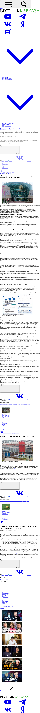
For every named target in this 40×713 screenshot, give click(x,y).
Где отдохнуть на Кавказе (6, 126)
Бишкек (3, 618)
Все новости (9, 129)
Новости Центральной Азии (7, 79)
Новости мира (4, 609)
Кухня (20, 128)
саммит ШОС (4, 616)
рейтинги (4, 420)
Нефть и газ (4, 125)
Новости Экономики (5, 416)
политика (4, 421)
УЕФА (3, 515)
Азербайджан (4, 516)
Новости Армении (5, 611)
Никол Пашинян (5, 620)
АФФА (15, 468)
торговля (3, 424)
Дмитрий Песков (10, 558)
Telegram (10, 161)
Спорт (10, 128)
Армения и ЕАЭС (5, 621)
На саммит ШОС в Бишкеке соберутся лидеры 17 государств (13, 598)
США (3, 167)
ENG (3, 8)
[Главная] (19, 12)
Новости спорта (5, 514)
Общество (4, 165)
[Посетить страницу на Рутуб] (7, 35)
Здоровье (17, 128)
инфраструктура (5, 427)
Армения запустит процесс (20, 572)
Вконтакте (29, 161)
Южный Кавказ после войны (7, 124)
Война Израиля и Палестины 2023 (8, 123)
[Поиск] (23, 4)
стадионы (4, 517)
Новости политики (5, 612)
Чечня (3, 166)
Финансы (4, 418)
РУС (1, 8)
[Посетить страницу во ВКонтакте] (7, 27)
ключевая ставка (5, 428)
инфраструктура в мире (6, 429)
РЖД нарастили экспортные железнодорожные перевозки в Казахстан (15, 404)
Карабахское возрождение (4, 128)
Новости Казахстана (5, 415)
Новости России (5, 164)
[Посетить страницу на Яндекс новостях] (22, 27)
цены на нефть (4, 423)
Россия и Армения (5, 619)
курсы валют (4, 426)
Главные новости (5, 77)
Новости (6, 161)
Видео (15, 128)
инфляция (4, 425)
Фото (12, 128)
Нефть (3, 417)
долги (3, 422)
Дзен (3, 161)
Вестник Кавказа (3, 129)
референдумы (4, 617)
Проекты (3, 419)
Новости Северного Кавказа (7, 78)
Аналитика (9, 173)
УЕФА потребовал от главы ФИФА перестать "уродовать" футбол (14, 501)
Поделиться (17, 153)
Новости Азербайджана (6, 512)
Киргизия (4, 613)
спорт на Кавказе (5, 519)
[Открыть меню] (8, 4)
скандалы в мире (5, 168)
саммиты (3, 614)
